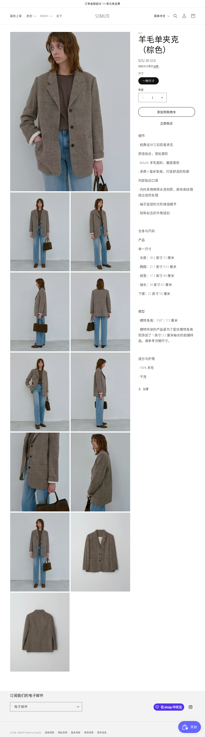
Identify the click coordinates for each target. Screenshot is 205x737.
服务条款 (75, 732)
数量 (141, 89)
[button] (31, 16)
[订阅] (77, 706)
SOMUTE (20, 732)
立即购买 (166, 123)
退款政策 (49, 732)
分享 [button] (146, 389)
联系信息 (102, 732)
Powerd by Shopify (33, 732)
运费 (156, 66)
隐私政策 (62, 732)
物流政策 (89, 732)
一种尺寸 (149, 81)
